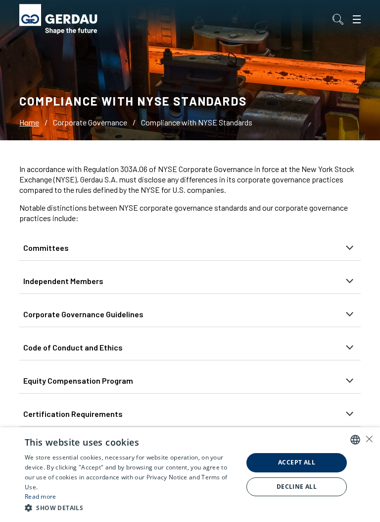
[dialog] (190, 474)
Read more (40, 496)
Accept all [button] (296, 462)
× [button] (369, 439)
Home (29, 122)
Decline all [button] (297, 486)
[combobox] (355, 440)
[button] (131, 508)
